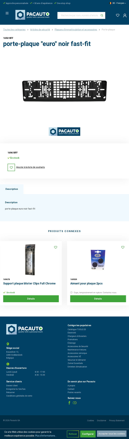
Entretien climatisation (77, 367)
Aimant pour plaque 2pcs (86, 283)
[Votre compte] (124, 15)
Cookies (91, 420)
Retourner (10, 392)
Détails (31, 298)
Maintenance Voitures (77, 350)
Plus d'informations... (45, 435)
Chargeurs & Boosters (77, 336)
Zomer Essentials (75, 363)
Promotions (73, 339)
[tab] (11, 189)
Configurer (88, 434)
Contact (71, 389)
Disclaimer (102, 420)
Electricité (72, 333)
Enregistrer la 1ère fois (15, 389)
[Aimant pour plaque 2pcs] (98, 260)
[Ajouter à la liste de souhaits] (56, 247)
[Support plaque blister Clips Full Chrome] (31, 260)
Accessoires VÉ (74, 356)
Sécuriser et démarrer (77, 360)
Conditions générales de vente (19, 396)
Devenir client (12, 386)
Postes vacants (74, 392)
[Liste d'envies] (117, 14)
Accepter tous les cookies (111, 433)
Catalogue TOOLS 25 (77, 329)
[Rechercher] (101, 15)
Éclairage (72, 343)
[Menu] (6, 12)
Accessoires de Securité (78, 346)
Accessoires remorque (77, 353)
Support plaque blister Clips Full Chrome (29, 283)
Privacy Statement (117, 420)
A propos (71, 386)
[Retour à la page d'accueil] (33, 15)
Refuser (73, 434)
